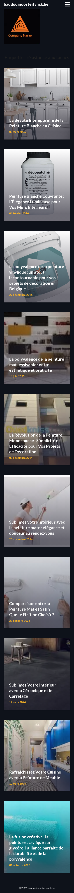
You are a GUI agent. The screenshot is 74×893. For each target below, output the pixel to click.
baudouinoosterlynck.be (26, 4)
